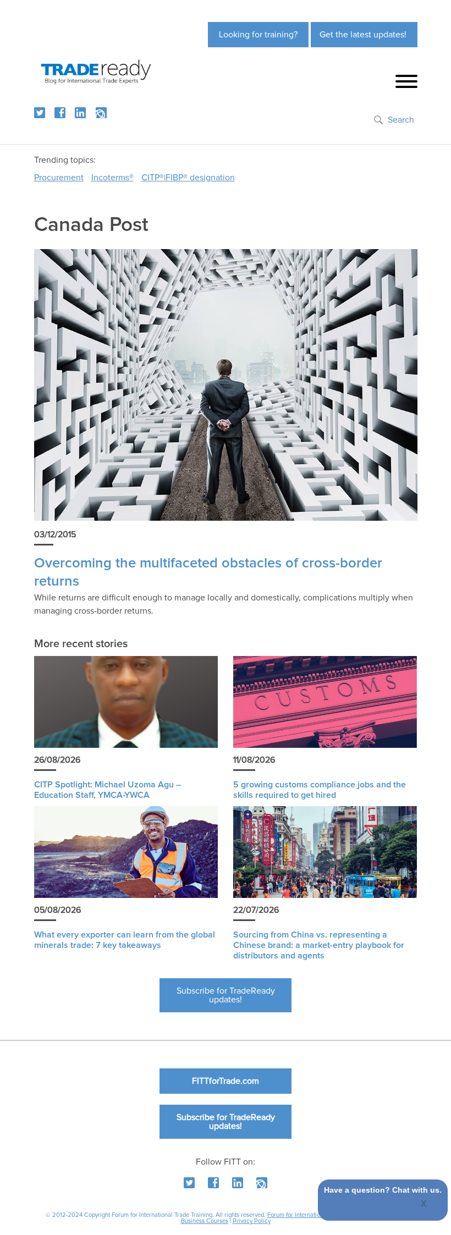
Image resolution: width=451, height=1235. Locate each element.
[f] (59, 112)
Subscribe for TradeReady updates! (226, 995)
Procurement (59, 177)
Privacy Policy (252, 1221)
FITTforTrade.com (225, 1081)
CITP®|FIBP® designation (188, 177)
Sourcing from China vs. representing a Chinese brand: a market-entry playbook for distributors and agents (318, 945)
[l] (80, 112)
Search (401, 119)
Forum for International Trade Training (317, 1215)
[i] (101, 112)
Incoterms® (112, 177)
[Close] (424, 1204)
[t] (39, 112)
